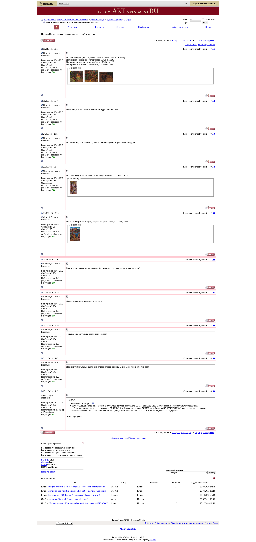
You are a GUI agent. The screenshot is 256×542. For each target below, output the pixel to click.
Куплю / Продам (114, 20)
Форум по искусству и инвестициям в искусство (66, 20)
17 (196, 40)
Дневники (99, 27)
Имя (185, 19)
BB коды (45, 460)
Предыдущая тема (119, 438)
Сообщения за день (179, 27)
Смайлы (45, 462)
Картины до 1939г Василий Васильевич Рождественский (74, 495)
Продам (127, 20)
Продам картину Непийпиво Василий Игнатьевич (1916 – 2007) (78, 503)
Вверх (215, 523)
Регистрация (73, 27)
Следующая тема (137, 438)
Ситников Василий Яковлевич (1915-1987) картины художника (77, 491)
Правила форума (48, 472)
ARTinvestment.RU (128, 529)
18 (199, 40)
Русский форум (97, 20)
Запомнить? (209, 19)
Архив (208, 523)
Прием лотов (64, 4)
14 (186, 40)
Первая (176, 40)
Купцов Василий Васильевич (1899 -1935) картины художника (76, 487)
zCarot (153, 540)
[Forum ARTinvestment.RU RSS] (56, 27)
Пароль (186, 22)
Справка (120, 27)
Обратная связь (162, 523)
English (44, 26)
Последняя (208, 40)
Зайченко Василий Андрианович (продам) (68, 499)
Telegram (149, 523)
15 (190, 40)
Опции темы (191, 44)
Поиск (208, 27)
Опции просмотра (206, 44)
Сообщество (143, 27)
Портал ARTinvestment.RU (204, 3)
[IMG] (44, 464)
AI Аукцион (48, 3)
